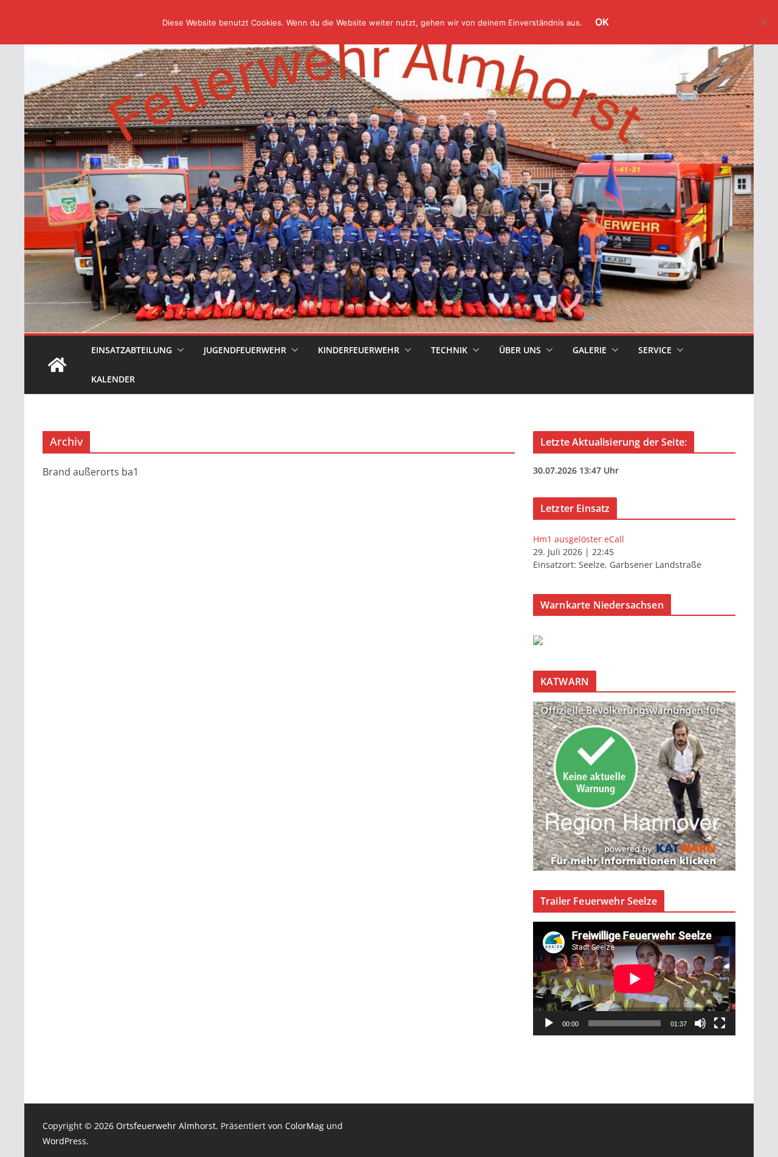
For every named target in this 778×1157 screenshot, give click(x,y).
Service (655, 350)
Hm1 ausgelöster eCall (578, 539)
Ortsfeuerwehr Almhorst (166, 1125)
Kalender (113, 379)
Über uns (520, 350)
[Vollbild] (720, 1023)
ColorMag (304, 1125)
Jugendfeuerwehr (245, 350)
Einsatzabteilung (131, 350)
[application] (634, 978)
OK (602, 22)
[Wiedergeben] (549, 1023)
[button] (178, 350)
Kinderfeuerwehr (358, 350)
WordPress (64, 1141)
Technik (449, 350)
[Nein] (763, 22)
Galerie (590, 350)
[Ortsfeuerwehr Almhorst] (57, 365)
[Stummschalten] (700, 1023)
